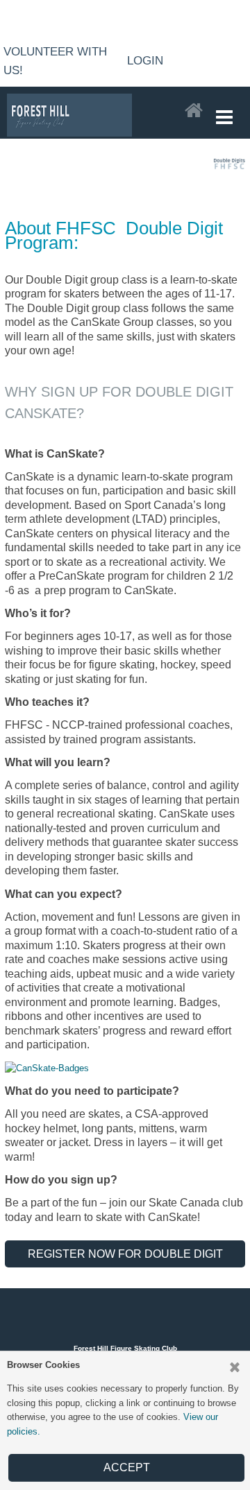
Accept (126, 1467)
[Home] (193, 110)
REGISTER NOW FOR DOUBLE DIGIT (125, 1254)
